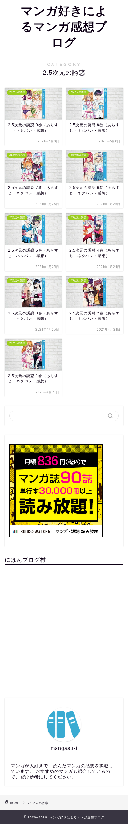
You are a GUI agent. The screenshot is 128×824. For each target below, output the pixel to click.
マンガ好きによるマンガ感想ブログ (64, 26)
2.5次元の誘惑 (38, 803)
